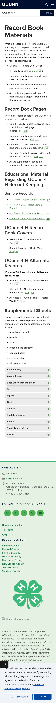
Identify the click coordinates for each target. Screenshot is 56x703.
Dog (9, 389)
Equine (10, 395)
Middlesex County (11, 556)
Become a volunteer (12, 525)
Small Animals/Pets (17, 428)
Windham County (11, 571)
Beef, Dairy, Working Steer (21, 382)
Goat (9, 402)
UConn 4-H (8, 12)
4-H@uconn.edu (14, 478)
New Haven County (12, 560)
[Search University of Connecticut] (46, 4)
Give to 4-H (8, 534)
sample (35, 70)
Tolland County (10, 567)
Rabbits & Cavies (16, 415)
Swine (10, 434)
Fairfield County (10, 545)
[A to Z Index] (52, 4)
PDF (22, 130)
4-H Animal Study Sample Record (29, 213)
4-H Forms (7, 529)
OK (41, 696)
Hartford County (10, 549)
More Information (20, 697)
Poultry (11, 408)
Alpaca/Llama (14, 376)
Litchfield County (11, 553)
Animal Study (14, 369)
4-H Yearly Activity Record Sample (29, 218)
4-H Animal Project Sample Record (29, 199)
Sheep (10, 421)
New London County (13, 563)
